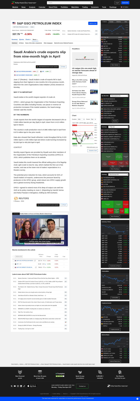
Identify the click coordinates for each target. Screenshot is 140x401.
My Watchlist (105, 95)
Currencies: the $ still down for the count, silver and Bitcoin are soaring (36, 322)
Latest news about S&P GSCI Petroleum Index (29, 274)
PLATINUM (104, 294)
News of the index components (33, 43)
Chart (74, 115)
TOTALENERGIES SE (108, 111)
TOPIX (105, 55)
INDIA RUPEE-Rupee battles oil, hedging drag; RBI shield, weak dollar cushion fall (39, 318)
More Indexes (115, 65)
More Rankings (115, 169)
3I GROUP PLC (107, 144)
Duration (74, 119)
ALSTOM (105, 184)
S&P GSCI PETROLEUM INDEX (25, 260)
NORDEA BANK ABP (108, 105)
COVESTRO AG (107, 113)
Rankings (113, 7)
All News (21, 43)
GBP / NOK (104, 247)
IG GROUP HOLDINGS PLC (110, 132)
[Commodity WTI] (50, 71)
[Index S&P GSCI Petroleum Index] (37, 71)
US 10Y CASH (107, 351)
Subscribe (125, 2)
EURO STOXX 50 (107, 44)
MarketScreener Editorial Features (63, 43)
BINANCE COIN (107, 323)
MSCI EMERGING (108, 59)
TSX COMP (106, 50)
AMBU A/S (106, 199)
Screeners (95, 7)
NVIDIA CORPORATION (109, 115)
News (24, 7)
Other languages (48, 43)
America (118, 21)
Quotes (21, 39)
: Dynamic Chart (92, 150)
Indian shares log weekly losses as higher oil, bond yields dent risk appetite (37, 305)
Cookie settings (56, 393)
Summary (15, 39)
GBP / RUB (104, 242)
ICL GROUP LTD (107, 103)
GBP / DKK (104, 249)
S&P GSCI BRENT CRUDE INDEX (25, 267)
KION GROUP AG (107, 182)
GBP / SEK (104, 245)
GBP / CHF (104, 240)
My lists (115, 121)
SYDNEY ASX (106, 57)
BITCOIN (105, 317)
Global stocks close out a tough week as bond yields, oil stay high (35, 292)
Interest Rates (105, 335)
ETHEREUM (106, 319)
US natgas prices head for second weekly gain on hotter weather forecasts (37, 298)
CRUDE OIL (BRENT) (107, 289)
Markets (15, 7)
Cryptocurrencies (106, 303)
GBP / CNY (104, 256)
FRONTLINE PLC (107, 196)
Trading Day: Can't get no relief (26, 328)
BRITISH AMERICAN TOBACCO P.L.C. (112, 134)
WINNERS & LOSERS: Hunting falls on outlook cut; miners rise (34, 308)
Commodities (105, 271)
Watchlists (75, 7)
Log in (117, 2)
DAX (104, 39)
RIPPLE (105, 326)
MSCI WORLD (107, 61)
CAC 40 (105, 41)
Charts (28, 39)
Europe (111, 21)
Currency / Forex (106, 222)
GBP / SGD (104, 260)
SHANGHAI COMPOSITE (109, 52)
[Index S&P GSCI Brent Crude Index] (38, 75)
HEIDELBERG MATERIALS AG (111, 180)
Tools (104, 7)
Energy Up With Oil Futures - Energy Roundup (30, 325)
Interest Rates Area (115, 361)
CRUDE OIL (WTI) (106, 287)
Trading (85, 7)
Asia (126, 21)
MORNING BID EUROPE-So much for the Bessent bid (32, 315)
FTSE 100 (105, 37)
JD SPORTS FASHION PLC (110, 130)
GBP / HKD (104, 258)
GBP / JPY (104, 262)
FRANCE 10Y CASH (108, 357)
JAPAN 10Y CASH (108, 355)
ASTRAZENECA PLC (108, 118)
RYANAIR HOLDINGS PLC (110, 101)
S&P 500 (105, 46)
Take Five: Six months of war (25, 312)
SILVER (104, 292)
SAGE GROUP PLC (108, 151)
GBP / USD (104, 236)
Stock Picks (53, 7)
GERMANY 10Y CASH (109, 353)
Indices (105, 21)
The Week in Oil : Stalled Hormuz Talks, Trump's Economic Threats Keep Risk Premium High (40, 288)
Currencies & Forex (115, 266)
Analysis (32, 7)
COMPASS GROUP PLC (109, 149)
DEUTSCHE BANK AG (109, 99)
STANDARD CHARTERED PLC (111, 139)
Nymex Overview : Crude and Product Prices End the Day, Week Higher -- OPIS (80, 31)
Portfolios (64, 7)
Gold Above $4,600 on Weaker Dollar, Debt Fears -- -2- (32, 295)
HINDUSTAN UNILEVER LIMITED (112, 109)
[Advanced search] (91, 2)
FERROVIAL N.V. (107, 194)
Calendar (42, 7)
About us (65, 393)
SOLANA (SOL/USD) (108, 321)
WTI (18, 264)
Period (88, 119)
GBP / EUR (104, 238)
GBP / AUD (104, 253)
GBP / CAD (104, 251)
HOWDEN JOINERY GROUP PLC (112, 136)
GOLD (103, 285)
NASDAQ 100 (106, 48)
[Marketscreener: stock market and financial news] (24, 2)
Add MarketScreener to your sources (48, 66)
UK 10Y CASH (107, 349)
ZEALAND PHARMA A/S (109, 190)
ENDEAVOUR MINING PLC (110, 147)
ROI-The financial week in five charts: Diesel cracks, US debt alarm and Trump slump (40, 302)
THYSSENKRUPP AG (108, 177)
